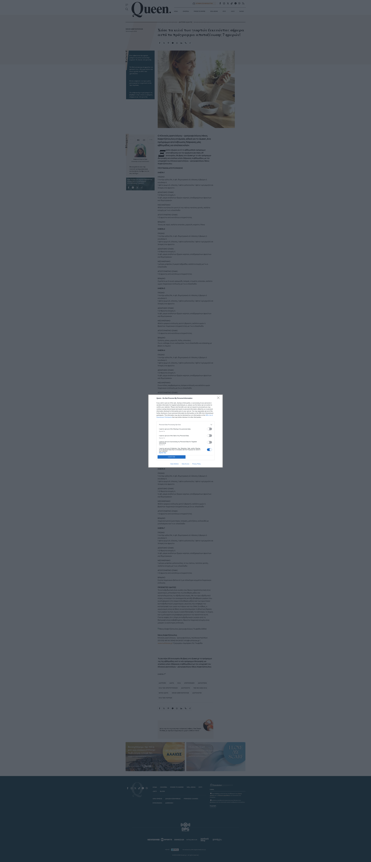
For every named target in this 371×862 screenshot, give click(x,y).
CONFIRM (171, 457)
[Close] (219, 398)
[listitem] (185, 425)
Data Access (185, 464)
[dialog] (185, 431)
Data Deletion (174, 464)
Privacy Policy (196, 464)
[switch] (209, 429)
